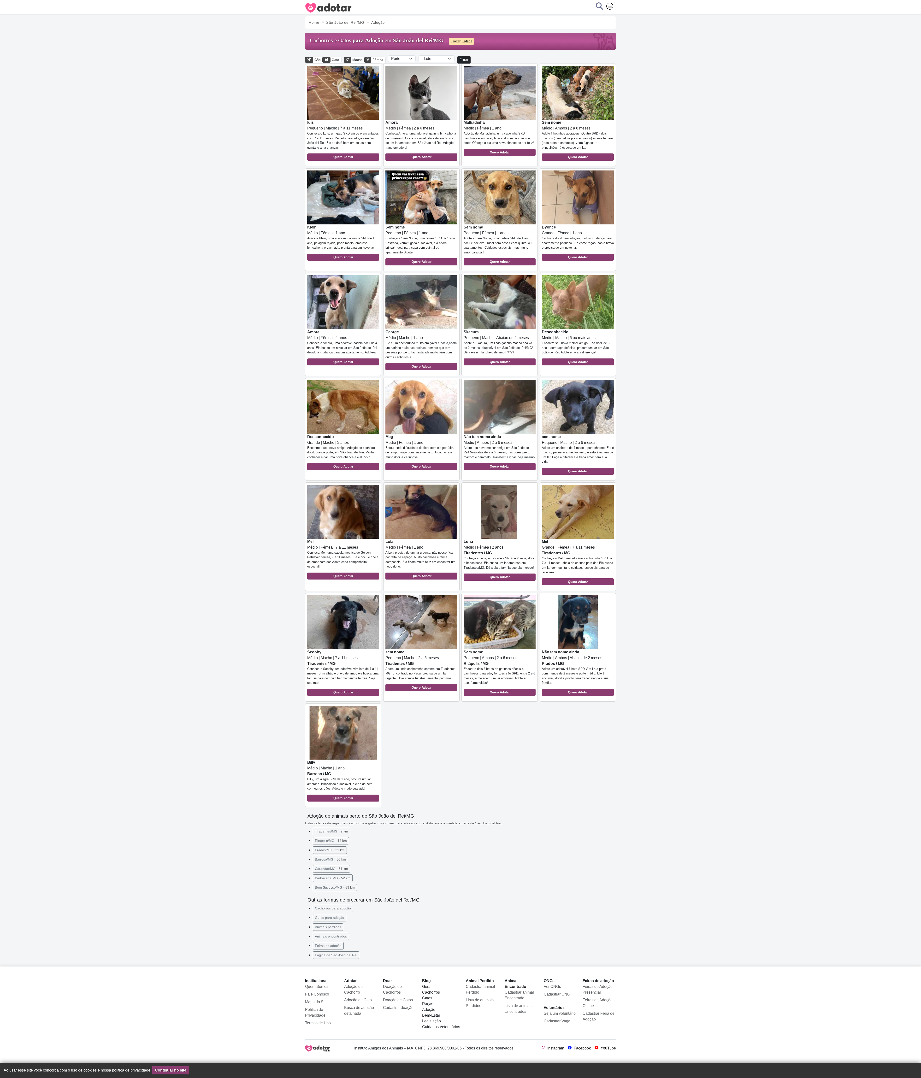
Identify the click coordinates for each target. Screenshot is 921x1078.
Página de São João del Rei (336, 955)
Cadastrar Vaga (557, 1021)
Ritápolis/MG (331, 841)
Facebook (582, 1048)
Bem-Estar (431, 1015)
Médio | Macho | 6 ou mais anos (575, 347)
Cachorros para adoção (333, 908)
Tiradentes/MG (331, 831)
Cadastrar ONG (557, 994)
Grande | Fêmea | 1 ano (578, 242)
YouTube (608, 1048)
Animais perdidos (328, 927)
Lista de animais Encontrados (518, 1009)
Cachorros (431, 992)
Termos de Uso (318, 1023)
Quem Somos (316, 986)
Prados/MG (330, 850)
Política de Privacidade (315, 1012)
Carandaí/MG (331, 869)
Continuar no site (170, 1070)
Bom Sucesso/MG (335, 887)
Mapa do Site (316, 1002)
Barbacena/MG (332, 878)
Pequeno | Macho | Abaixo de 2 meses (498, 347)
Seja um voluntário (560, 1013)
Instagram (555, 1048)
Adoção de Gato (358, 1000)
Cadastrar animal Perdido (480, 989)
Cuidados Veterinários (441, 1027)
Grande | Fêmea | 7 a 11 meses (577, 561)
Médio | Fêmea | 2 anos (499, 559)
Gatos (427, 998)
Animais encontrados (331, 936)
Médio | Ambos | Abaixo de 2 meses (575, 672)
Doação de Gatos (398, 1000)
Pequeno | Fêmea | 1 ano (420, 244)
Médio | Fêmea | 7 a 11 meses (342, 558)
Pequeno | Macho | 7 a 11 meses (343, 139)
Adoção (428, 1010)
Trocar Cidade (461, 41)
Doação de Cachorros (392, 989)
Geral (426, 986)
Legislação (431, 1021)
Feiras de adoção (328, 946)
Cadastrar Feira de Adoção (598, 1016)
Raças (427, 1004)
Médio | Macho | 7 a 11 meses (342, 672)
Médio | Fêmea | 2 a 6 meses (420, 139)
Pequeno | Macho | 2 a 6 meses (578, 454)
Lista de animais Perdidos (480, 1003)
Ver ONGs (552, 986)
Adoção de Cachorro (353, 989)
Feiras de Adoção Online (598, 1003)
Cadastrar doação (398, 1008)
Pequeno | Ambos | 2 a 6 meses (499, 672)
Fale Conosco (317, 994)
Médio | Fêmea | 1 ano (499, 137)
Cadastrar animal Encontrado (519, 995)
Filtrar (464, 60)
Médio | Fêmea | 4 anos (342, 347)
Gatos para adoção (329, 918)
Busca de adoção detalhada (359, 1010)
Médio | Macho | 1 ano (421, 349)
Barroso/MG (330, 859)
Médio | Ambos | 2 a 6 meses (578, 139)
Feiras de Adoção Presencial (598, 989)
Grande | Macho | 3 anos (341, 452)
